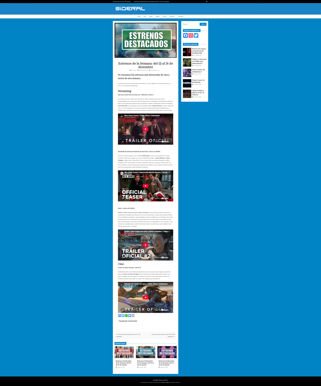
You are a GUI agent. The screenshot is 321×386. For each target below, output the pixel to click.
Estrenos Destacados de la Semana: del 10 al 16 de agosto (166, 363)
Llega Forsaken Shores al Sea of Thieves (198, 93)
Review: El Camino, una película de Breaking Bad (199, 51)
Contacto (180, 16)
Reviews (172, 16)
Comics (164, 16)
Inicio (139, 16)
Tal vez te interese (190, 44)
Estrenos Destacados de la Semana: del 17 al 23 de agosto (147, 1)
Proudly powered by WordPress (150, 382)
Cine (145, 16)
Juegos (158, 16)
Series (151, 16)
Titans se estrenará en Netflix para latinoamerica (199, 61)
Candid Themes (175, 382)
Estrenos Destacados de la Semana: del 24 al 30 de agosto (123, 363)
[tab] (190, 44)
